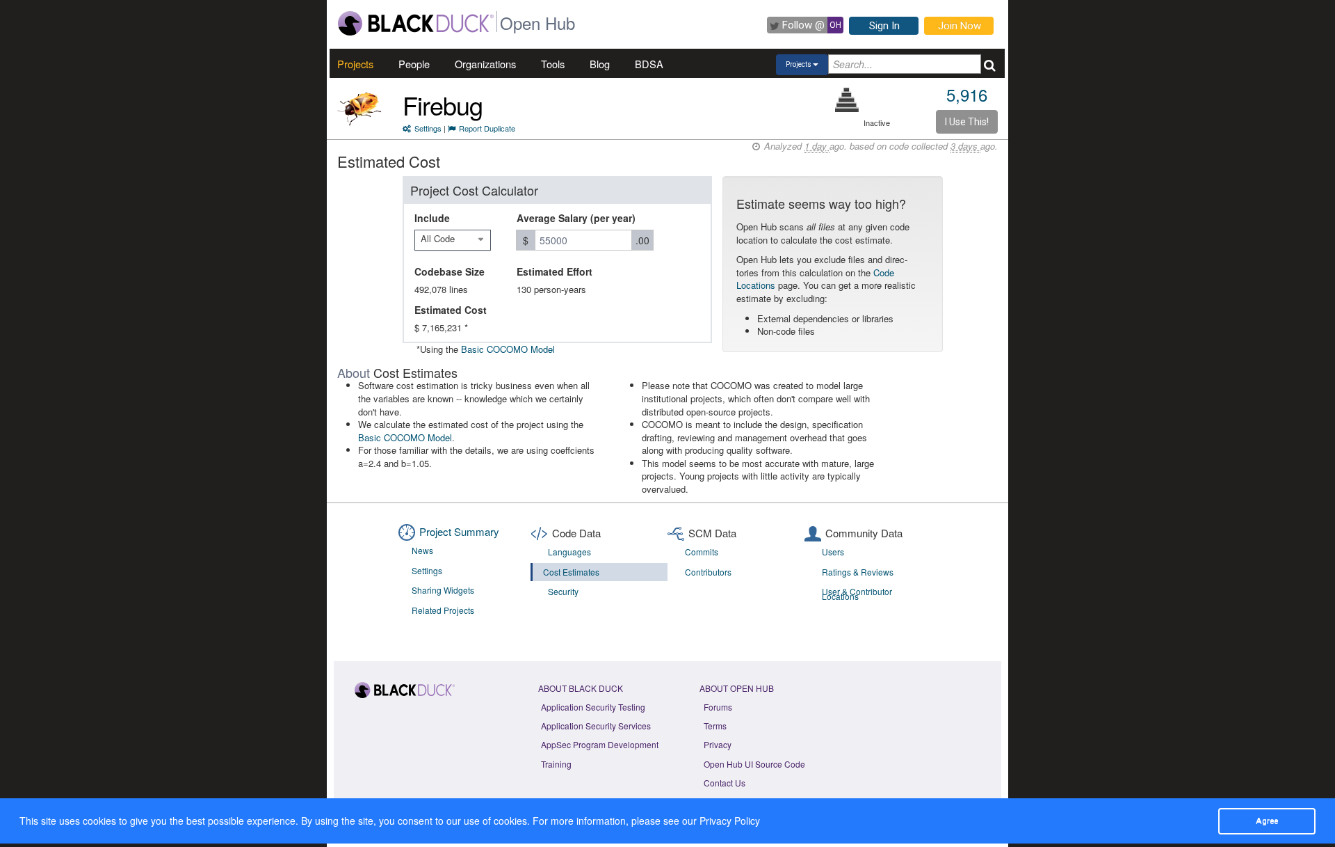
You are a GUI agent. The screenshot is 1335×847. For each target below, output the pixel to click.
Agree (1267, 820)
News (422, 550)
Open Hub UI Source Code (754, 764)
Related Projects (443, 610)
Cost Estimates (571, 572)
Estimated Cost (450, 310)
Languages (569, 551)
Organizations (485, 63)
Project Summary (459, 531)
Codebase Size (449, 271)
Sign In (884, 25)
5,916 (966, 94)
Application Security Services (596, 725)
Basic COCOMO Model (508, 349)
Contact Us (724, 783)
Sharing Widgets (443, 590)
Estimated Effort (554, 271)
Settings (428, 128)
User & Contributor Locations (857, 593)
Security (563, 591)
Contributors (708, 572)
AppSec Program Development (599, 744)
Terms (715, 725)
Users (833, 551)
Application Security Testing (593, 707)
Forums (718, 707)
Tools (553, 63)
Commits (701, 551)
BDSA (649, 63)
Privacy (717, 744)
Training (556, 764)
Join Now (959, 25)
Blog (600, 63)
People (414, 63)
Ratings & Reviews (857, 572)
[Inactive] (847, 100)
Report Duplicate (487, 128)
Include (432, 218)
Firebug (443, 104)
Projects (355, 63)
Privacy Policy (729, 821)
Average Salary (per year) (576, 218)
